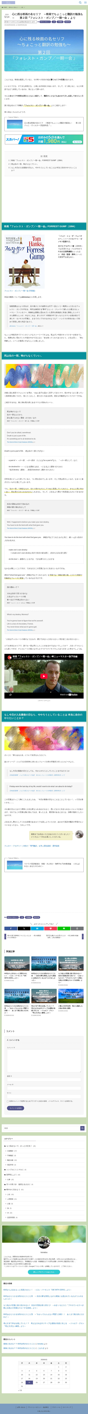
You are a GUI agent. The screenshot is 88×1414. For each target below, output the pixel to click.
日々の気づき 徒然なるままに (19, 1184)
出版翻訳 (12, 1151)
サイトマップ (67, 1407)
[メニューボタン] (85, 2)
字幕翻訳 (60, 21)
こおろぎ (41, 1348)
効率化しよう (13, 1175)
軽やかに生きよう (45, 21)
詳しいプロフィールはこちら (43, 1272)
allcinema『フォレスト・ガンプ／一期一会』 (24, 326)
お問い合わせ (21, 1407)
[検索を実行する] (82, 1128)
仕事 (10, 1179)
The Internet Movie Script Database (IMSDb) (20, 442)
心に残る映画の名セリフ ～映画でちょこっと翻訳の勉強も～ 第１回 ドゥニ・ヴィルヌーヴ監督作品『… (52, 124)
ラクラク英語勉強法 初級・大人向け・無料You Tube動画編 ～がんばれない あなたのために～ (52, 865)
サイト (9, 1093)
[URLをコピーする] (77, 928)
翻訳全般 (12, 1160)
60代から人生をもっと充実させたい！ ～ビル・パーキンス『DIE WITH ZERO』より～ (37, 1290)
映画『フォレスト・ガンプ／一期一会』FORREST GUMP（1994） (37, 160)
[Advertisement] (44, 198)
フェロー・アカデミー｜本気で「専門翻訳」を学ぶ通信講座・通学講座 (31, 846)
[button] (10, 928)
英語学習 (67, 21)
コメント (11, 1047)
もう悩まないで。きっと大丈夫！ (21, 1146)
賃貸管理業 (12, 1217)
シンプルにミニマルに (16, 1169)
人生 (54, 21)
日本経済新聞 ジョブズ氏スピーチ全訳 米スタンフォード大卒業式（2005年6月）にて (37, 775)
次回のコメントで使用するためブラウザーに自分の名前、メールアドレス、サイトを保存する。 (41, 1101)
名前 (9, 1076)
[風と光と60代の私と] (8, 2)
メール (10, 1084)
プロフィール (56, 1407)
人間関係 (12, 1199)
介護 (10, 1204)
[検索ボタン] (80, 2)
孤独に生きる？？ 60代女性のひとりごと (19, 1344)
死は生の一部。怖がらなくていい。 (25, 164)
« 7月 (20, 1390)
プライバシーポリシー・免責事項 (39, 1407)
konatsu (41, 1344)
